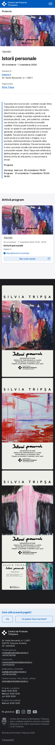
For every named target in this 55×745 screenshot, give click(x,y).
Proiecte (7, 11)
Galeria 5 (6, 74)
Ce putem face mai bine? (34, 619)
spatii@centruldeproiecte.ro (14, 672)
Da (7, 619)
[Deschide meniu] (50, 3)
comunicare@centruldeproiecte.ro (17, 662)
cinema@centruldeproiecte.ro (15, 681)
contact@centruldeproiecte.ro (15, 653)
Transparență (8, 740)
